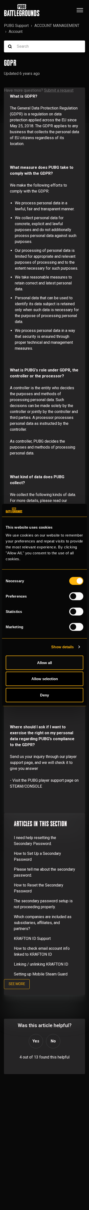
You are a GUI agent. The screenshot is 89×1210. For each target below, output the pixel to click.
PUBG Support (16, 25)
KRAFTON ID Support (32, 938)
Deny (44, 695)
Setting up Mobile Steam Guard (40, 974)
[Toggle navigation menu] (80, 10)
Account (15, 31)
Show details (62, 647)
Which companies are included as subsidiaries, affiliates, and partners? (42, 922)
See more (17, 984)
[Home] (22, 10)
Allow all (44, 662)
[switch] (76, 596)
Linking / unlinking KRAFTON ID (41, 964)
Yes (35, 1041)
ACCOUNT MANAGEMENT (56, 25)
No (53, 1041)
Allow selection (44, 679)
